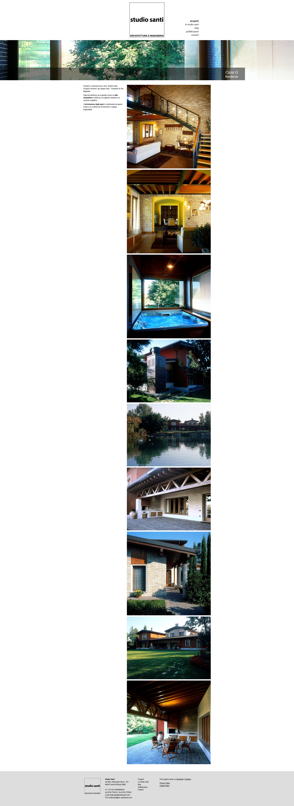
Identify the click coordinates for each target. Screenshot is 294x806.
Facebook (179, 779)
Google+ (188, 779)
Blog (197, 28)
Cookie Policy (165, 786)
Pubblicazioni (192, 31)
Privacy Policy (165, 783)
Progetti (194, 20)
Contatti (195, 35)
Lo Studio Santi (192, 24)
